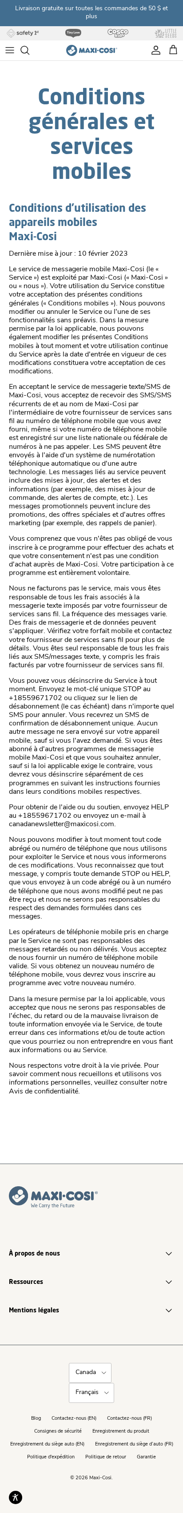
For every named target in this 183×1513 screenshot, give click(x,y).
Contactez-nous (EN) (74, 1418)
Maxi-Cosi (100, 1478)
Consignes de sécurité (58, 1431)
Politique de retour (105, 1457)
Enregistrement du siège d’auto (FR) (134, 1444)
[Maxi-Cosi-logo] (91, 50)
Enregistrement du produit (120, 1431)
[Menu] (10, 50)
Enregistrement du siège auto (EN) (47, 1444)
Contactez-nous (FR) (129, 1418)
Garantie (146, 1457)
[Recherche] (29, 50)
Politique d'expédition (51, 1457)
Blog (36, 1418)
